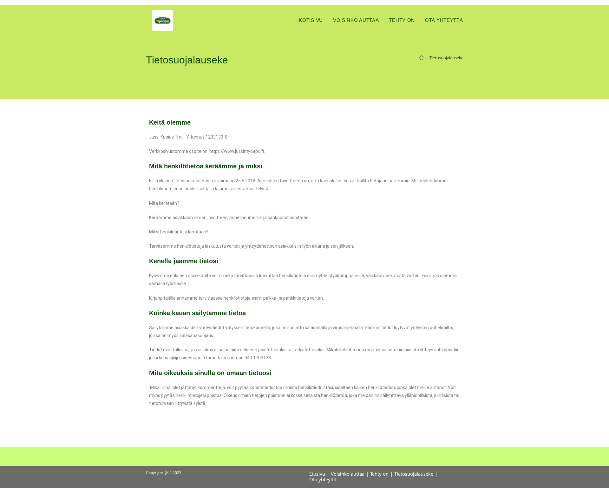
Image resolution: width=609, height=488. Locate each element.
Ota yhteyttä (322, 479)
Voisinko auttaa (347, 474)
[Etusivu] (421, 58)
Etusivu (317, 474)
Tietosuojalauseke (446, 58)
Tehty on (379, 474)
